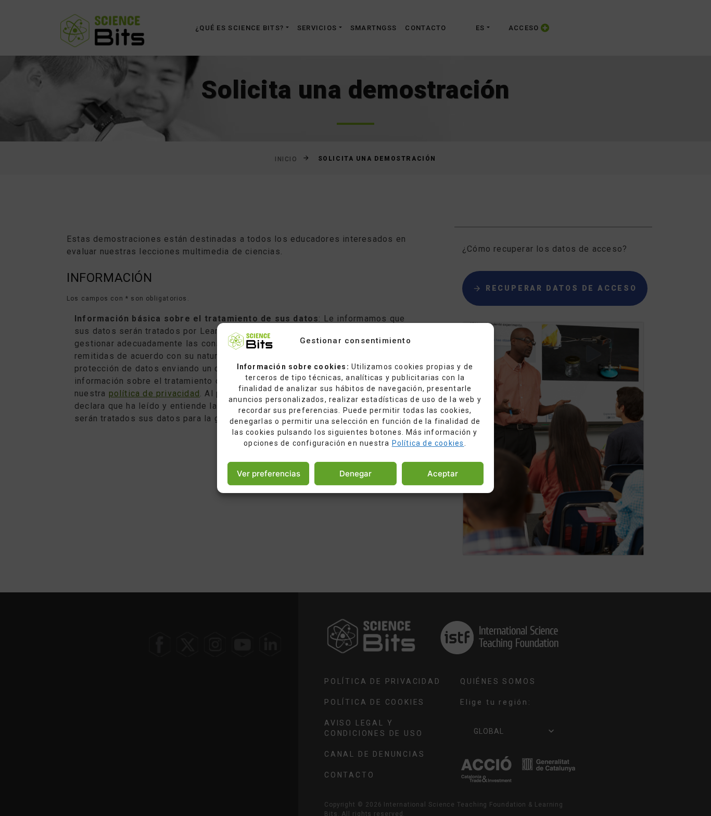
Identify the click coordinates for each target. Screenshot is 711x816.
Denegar (355, 473)
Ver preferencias (268, 473)
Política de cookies (428, 443)
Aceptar (442, 473)
